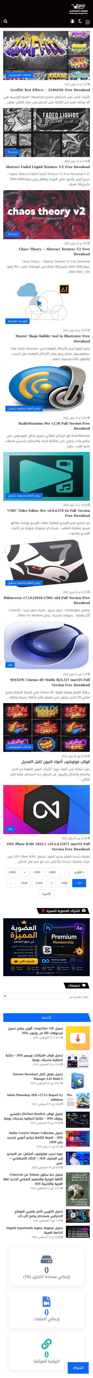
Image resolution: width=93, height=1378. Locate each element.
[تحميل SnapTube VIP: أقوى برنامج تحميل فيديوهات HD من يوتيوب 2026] (78, 1038)
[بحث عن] (5, 22)
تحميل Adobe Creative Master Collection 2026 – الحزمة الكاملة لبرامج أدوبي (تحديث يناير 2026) (35, 1137)
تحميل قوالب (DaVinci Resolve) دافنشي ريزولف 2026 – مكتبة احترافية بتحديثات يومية (33, 1116)
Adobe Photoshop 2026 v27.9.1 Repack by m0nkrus (35, 1097)
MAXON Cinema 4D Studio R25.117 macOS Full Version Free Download (50, 682)
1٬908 (64, 883)
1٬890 (52, 872)
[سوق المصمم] (78, 9)
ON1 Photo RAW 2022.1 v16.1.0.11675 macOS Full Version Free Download (48, 846)
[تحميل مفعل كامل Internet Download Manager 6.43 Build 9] (78, 1081)
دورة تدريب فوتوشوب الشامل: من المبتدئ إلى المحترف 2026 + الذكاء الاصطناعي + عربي (35, 1158)
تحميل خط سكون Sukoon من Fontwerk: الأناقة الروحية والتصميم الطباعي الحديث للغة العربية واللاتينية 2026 (33, 1179)
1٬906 (12, 872)
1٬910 (39, 883)
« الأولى (79, 872)
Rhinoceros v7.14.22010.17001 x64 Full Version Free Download (47, 600)
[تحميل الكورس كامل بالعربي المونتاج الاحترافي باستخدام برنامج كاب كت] (78, 1216)
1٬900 (37, 872)
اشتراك (78, 1367)
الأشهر (46, 1018)
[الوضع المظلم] (80, 22)
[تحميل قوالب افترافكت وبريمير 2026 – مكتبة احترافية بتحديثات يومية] (78, 1061)
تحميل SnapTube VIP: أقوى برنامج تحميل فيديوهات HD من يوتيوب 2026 (35, 1031)
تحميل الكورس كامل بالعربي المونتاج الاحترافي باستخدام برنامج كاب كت (39, 1214)
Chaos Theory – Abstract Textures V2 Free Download (54, 251)
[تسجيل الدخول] (72, 22)
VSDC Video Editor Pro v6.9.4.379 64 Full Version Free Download (48, 513)
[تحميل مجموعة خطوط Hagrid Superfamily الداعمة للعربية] (78, 1232)
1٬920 (24, 883)
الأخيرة (46, 894)
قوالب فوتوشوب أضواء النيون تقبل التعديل (55, 761)
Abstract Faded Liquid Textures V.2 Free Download (48, 166)
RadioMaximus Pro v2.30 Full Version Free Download (54, 426)
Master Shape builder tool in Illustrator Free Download (53, 338)
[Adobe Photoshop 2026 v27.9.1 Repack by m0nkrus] (78, 1101)
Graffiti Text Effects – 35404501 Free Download (50, 89)
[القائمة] (87, 22)
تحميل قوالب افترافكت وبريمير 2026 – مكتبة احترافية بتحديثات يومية (34, 1057)
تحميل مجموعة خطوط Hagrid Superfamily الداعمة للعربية (34, 1230)
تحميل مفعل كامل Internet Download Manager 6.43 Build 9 (38, 1076)
